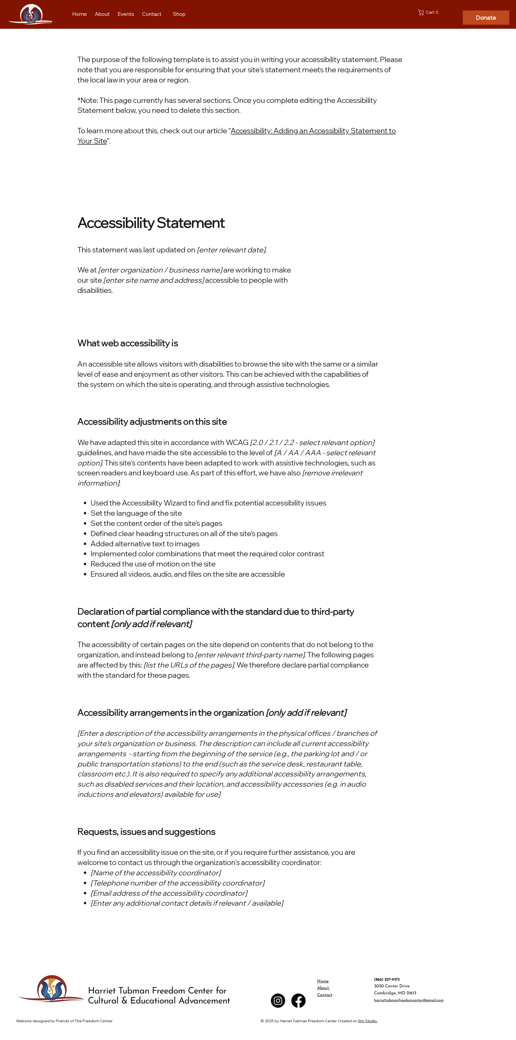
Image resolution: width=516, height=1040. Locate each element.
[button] (429, 12)
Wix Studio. (368, 1021)
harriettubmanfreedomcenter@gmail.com (409, 1000)
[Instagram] (278, 1001)
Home (323, 981)
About (323, 988)
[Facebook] (298, 1001)
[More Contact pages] (164, 14)
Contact (324, 995)
